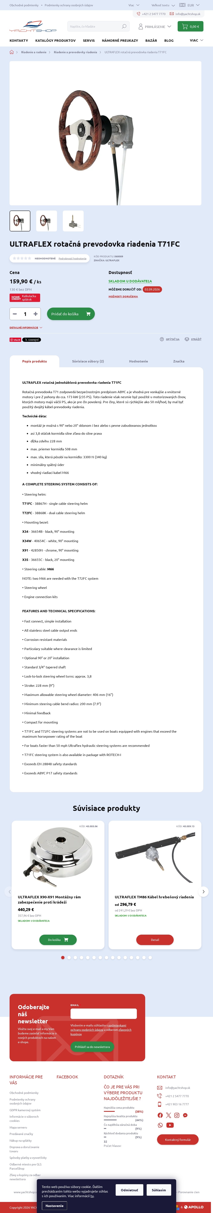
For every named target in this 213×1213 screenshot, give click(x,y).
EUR (191, 5)
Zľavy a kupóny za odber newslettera (25, 1177)
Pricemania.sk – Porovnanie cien (178, 1192)
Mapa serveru (18, 1127)
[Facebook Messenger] (185, 1115)
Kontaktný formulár (178, 1139)
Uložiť (17, 339)
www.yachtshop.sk (26, 1192)
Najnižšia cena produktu (119, 1107)
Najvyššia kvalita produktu (120, 1116)
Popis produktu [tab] (34, 361)
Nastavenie (54, 1205)
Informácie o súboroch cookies (24, 1118)
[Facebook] (160, 1115)
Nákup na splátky (21, 1140)
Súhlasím (159, 1190)
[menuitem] (20, 40)
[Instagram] (177, 1115)
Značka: (106, 260)
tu (92, 1196)
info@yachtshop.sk (177, 1087)
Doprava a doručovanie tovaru (24, 1149)
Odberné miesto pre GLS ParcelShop (25, 1166)
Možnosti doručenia (123, 296)
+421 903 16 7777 (177, 1104)
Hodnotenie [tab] (138, 361)
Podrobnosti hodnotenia (72, 258)
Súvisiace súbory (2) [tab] (88, 361)
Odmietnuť (129, 1190)
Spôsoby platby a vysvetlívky (28, 1157)
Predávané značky (21, 1134)
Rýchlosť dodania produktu (121, 1133)
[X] (168, 1115)
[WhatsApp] (160, 1124)
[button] (63, 957)
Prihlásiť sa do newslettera (92, 1047)
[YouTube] (170, 1124)
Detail (155, 940)
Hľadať (124, 26)
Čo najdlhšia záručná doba (120, 1125)
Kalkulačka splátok (29, 297)
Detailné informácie (24, 327)
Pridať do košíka (64, 314)
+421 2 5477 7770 (177, 1096)
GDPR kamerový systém (25, 1110)
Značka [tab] (179, 361)
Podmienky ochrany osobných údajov (69, 5)
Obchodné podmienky (24, 5)
